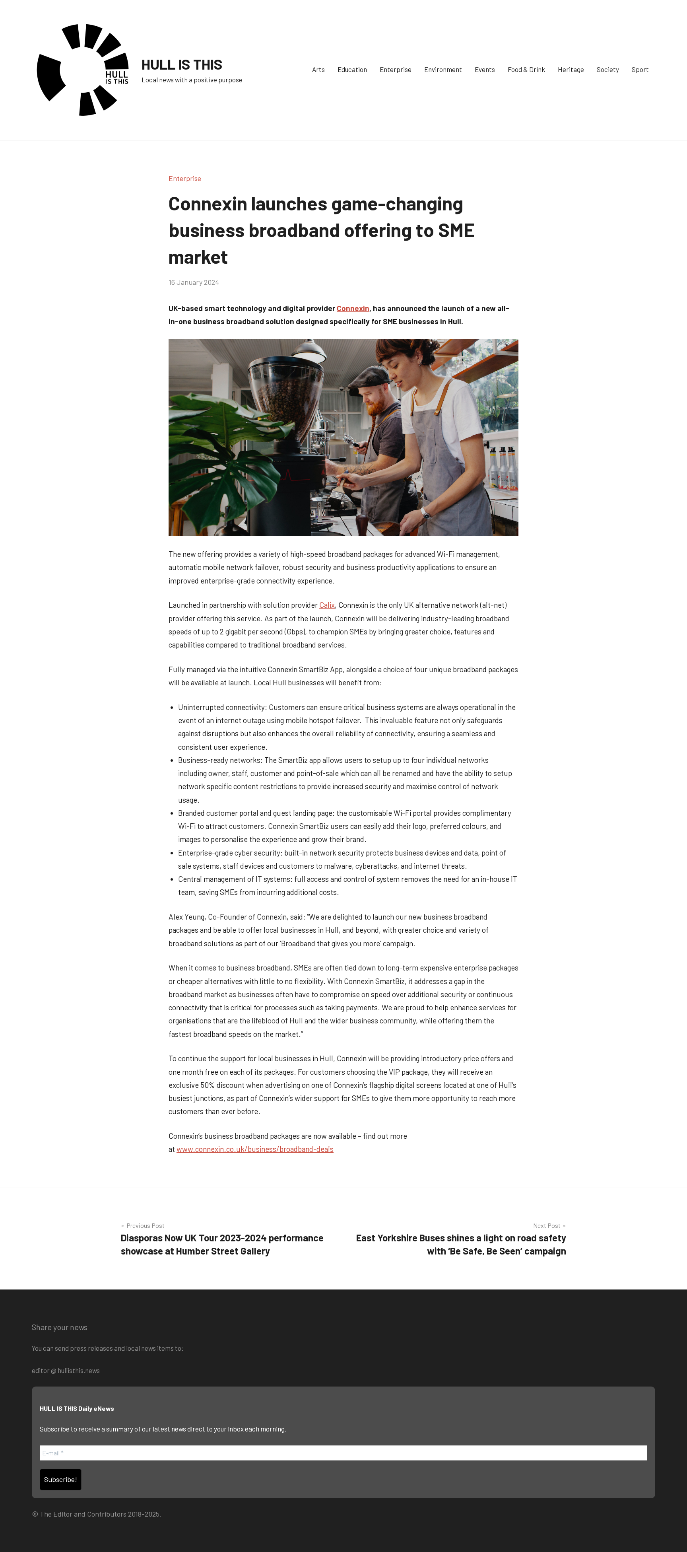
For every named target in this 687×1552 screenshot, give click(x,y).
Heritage (571, 69)
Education (352, 69)
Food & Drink (526, 69)
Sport (640, 69)
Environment (443, 69)
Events (485, 69)
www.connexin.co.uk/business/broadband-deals (255, 1148)
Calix (327, 604)
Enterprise (395, 69)
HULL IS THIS (182, 63)
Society (608, 69)
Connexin (353, 308)
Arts (318, 69)
